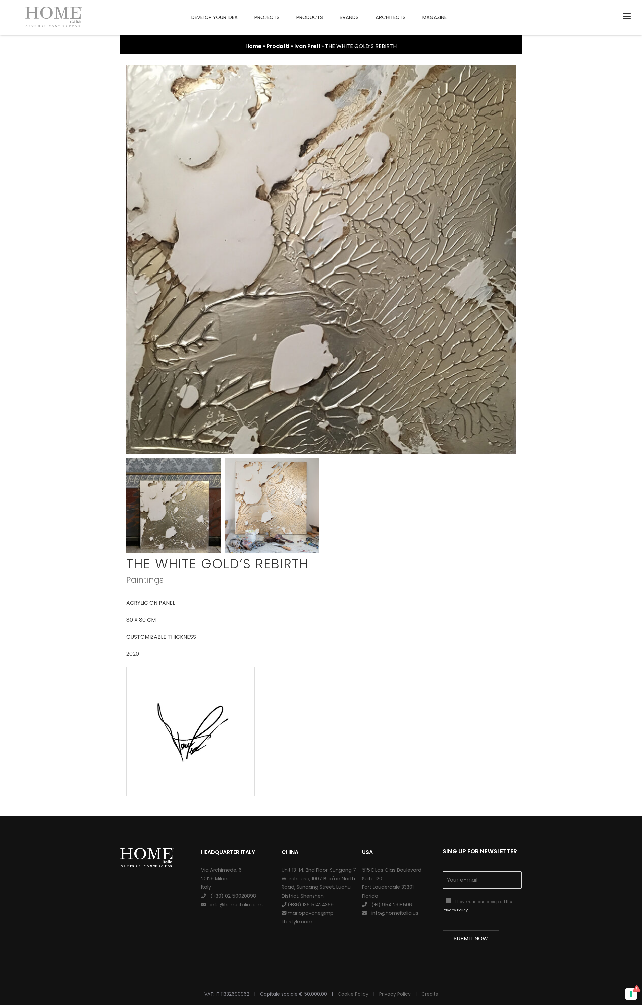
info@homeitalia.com (234, 904)
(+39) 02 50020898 (231, 896)
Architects (391, 17)
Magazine (434, 17)
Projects (267, 17)
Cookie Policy (353, 994)
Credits (429, 994)
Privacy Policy (455, 910)
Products (309, 17)
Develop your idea (214, 17)
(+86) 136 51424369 (310, 904)
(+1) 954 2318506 (389, 904)
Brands (349, 17)
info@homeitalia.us (392, 913)
